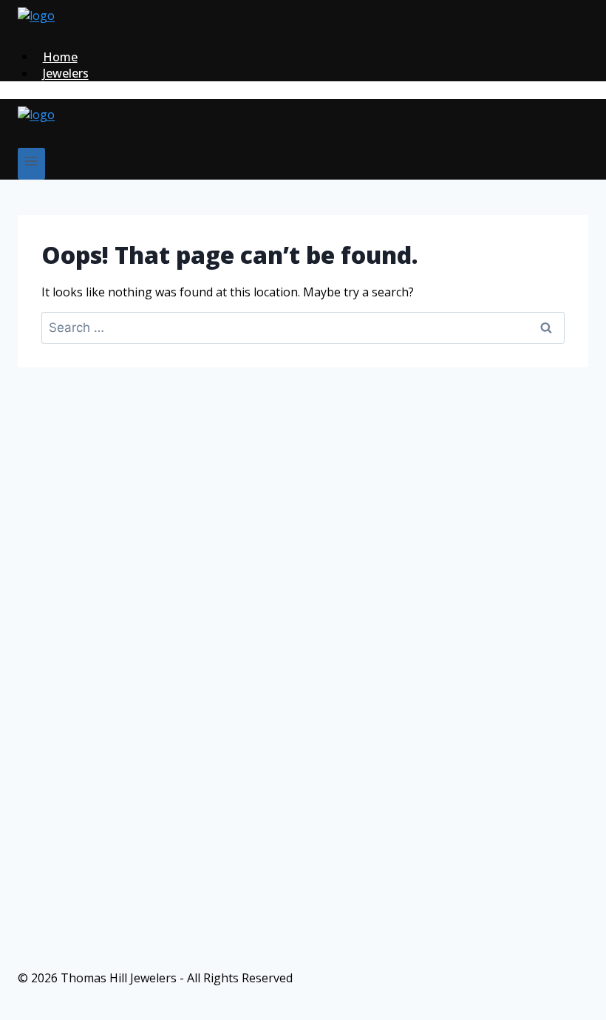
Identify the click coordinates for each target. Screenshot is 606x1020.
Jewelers (66, 73)
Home (60, 56)
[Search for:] (303, 327)
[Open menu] (31, 164)
